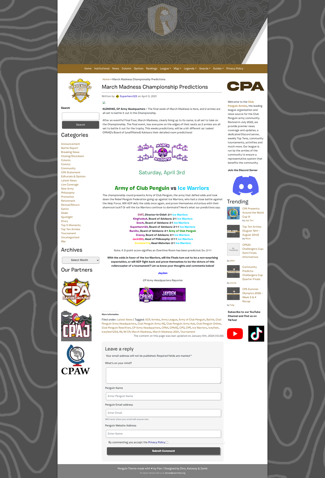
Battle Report (69, 148)
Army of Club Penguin (192, 319)
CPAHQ (174, 328)
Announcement (70, 144)
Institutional (102, 68)
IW (120, 332)
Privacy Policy (234, 68)
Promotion (67, 197)
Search (65, 108)
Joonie (233, 283)
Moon (248, 239)
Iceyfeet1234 (110, 332)
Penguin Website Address (120, 425)
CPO (182, 328)
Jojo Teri (249, 220)
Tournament (68, 233)
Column (126, 68)
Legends (189, 68)
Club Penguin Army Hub (180, 324)
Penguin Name (114, 388)
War (63, 241)
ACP (147, 319)
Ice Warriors (199, 328)
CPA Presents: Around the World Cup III (253, 212)
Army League (169, 319)
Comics (65, 164)
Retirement (68, 201)
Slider (64, 213)
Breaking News (70, 152)
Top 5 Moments (71, 225)
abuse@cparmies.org (175, 473)
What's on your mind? (118, 363)
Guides (217, 68)
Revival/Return (70, 205)
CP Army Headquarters (146, 328)
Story (64, 221)
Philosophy (67, 193)
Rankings (151, 68)
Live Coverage (70, 184)
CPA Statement (70, 172)
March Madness (141, 332)
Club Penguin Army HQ (151, 324)
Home (88, 68)
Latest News (69, 180)
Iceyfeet (213, 328)
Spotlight (67, 217)
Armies (155, 319)
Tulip (232, 305)
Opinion (138, 68)
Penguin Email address (119, 405)
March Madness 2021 (166, 332)
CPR (188, 328)
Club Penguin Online (208, 324)
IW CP (126, 332)
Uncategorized (70, 237)
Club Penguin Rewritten (116, 328)
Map (176, 68)
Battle (210, 319)
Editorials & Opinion (73, 176)
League (164, 68)
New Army (67, 188)
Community (68, 168)
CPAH (165, 328)
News (115, 68)
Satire (65, 209)
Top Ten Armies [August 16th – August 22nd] (251, 231)
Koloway (192, 468)
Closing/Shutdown (72, 156)
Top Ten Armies (70, 229)
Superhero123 (128, 96)
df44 (232, 261)
